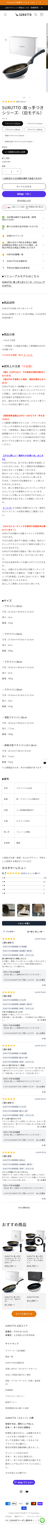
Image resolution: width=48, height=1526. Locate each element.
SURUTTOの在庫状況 (14, 1362)
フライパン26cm (35, 124)
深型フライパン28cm (15, 136)
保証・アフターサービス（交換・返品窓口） (22, 1382)
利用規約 (9, 1390)
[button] (5, 15)
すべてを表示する (24, 1313)
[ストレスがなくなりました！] (23, 910)
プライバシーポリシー (15, 1396)
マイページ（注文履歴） (16, 1350)
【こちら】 (28, 355)
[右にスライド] (30, 97)
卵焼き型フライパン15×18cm (20, 142)
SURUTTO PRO (33, 1297)
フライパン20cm (12, 123)
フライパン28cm (12, 129)
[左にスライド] (18, 97)
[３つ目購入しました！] (38, 910)
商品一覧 (9, 1356)
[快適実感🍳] (8, 910)
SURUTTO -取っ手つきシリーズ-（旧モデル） (13, 1299)
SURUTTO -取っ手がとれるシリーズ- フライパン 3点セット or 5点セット (13, 1259)
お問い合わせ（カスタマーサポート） (21, 1368)
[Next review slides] (44, 910)
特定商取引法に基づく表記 (17, 1408)
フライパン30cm (35, 129)
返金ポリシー (11, 1402)
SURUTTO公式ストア (22, 1513)
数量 (4, 166)
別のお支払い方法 (24, 200)
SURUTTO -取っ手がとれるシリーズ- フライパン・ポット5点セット (35, 1259)
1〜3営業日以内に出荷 (15, 152)
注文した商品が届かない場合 (18, 1374)
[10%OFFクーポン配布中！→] (42, 1520)
